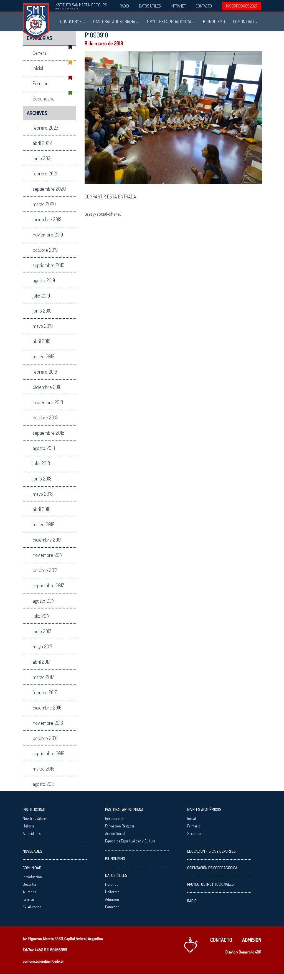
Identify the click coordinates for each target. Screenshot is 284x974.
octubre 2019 (45, 250)
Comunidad (244, 21)
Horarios (111, 884)
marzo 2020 (44, 204)
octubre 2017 (45, 570)
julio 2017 (41, 616)
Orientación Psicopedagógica (212, 867)
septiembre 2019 (48, 265)
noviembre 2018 (48, 402)
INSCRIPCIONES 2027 (241, 6)
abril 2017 (41, 662)
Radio (124, 6)
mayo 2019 (43, 326)
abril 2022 (42, 143)
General (40, 53)
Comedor (112, 906)
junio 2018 (42, 478)
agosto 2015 (44, 784)
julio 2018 (41, 463)
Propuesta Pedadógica (169, 21)
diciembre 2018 (47, 387)
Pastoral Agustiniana (114, 21)
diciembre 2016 (47, 707)
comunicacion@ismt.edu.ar (43, 961)
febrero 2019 (45, 372)
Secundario (44, 98)
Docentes (29, 884)
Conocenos (71, 21)
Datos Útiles (150, 6)
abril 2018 (41, 509)
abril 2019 (41, 341)
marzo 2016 (43, 769)
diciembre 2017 (47, 540)
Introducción (32, 876)
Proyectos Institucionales (210, 884)
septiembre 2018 (48, 433)
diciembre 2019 (47, 219)
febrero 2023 (45, 128)
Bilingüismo (214, 21)
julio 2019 (41, 296)
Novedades (32, 851)
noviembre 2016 (48, 723)
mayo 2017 (42, 646)
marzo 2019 (43, 356)
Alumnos (29, 891)
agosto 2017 (43, 601)
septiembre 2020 (49, 189)
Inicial (38, 68)
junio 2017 (42, 631)
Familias (28, 899)
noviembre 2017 (47, 555)
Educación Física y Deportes (211, 851)
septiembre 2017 (48, 585)
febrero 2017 (45, 692)
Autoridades (31, 833)
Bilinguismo (115, 858)
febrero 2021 (45, 173)
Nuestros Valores (35, 818)
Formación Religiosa (120, 826)
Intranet (178, 6)
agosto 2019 (44, 280)
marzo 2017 (43, 677)
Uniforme (112, 891)
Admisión (112, 899)
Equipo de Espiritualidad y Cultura (130, 841)
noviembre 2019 (48, 234)
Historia (28, 826)
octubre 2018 (45, 417)
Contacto (204, 6)
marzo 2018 (43, 524)
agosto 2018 (44, 448)
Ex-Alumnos (32, 906)
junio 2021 (42, 158)
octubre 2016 (45, 738)
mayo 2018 (43, 494)
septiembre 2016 (48, 753)
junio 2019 (42, 311)
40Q (258, 952)
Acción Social (115, 833)
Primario (41, 83)
